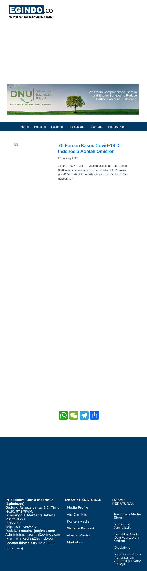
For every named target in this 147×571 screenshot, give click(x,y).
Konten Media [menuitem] (78, 521)
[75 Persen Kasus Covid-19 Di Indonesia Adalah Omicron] (33, 276)
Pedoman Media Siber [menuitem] (127, 515)
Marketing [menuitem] (75, 542)
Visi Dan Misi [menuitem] (77, 514)
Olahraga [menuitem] (96, 126)
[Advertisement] (73, 50)
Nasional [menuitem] (57, 126)
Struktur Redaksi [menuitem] (80, 528)
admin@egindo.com (44, 534)
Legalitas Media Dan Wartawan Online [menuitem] (127, 537)
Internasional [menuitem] (76, 126)
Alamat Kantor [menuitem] (79, 535)
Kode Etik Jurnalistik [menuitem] (122, 525)
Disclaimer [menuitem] (123, 548)
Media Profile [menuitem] (77, 507)
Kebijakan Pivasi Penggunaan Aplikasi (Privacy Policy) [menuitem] (127, 559)
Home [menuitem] (25, 126)
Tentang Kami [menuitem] (117, 126)
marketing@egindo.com (36, 538)
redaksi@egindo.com (38, 531)
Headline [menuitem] (40, 126)
